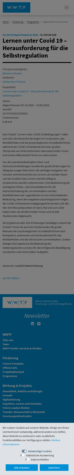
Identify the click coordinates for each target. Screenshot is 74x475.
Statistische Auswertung (40, 455)
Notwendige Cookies (40, 451)
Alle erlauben (21, 467)
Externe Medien (40, 459)
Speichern (54, 467)
